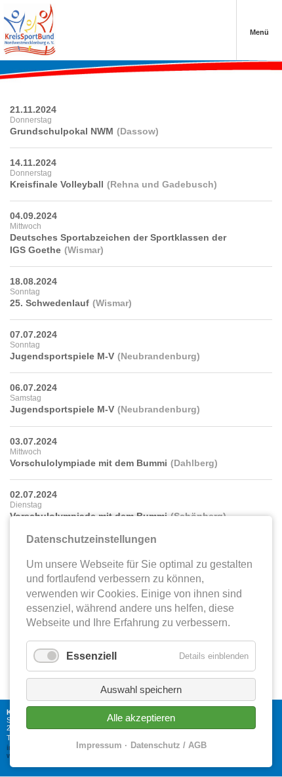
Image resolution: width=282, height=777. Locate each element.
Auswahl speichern (141, 689)
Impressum (99, 745)
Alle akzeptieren (141, 717)
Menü (259, 32)
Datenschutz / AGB (169, 745)
